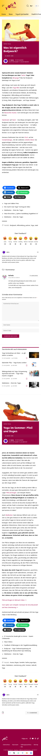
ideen (3, 665)
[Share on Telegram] (22, 753)
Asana (12, 662)
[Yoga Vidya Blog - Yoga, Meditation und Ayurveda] (10, 6)
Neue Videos (8, 642)
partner (27, 225)
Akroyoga (16, 78)
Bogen (17, 662)
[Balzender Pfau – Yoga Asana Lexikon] (34, 364)
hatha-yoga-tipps (30, 662)
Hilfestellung (21, 225)
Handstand (5, 120)
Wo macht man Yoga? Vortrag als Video (17, 207)
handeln (22, 662)
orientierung (17, 665)
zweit (36, 225)
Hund (14, 120)
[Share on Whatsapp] (18, 753)
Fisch (26, 137)
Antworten (34, 275)
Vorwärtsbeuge (7, 140)
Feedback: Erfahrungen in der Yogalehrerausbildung (20, 645)
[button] (3, 6)
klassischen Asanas (10, 113)
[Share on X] (14, 753)
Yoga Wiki (16, 88)
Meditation (9, 515)
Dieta (12, 60)
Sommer (28, 665)
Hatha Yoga (7, 43)
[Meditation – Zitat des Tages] (34, 385)
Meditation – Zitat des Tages (13, 210)
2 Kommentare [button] (33, 712)
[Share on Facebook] (10, 753)
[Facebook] (30, 738)
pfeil (23, 665)
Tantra (23, 75)
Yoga (32, 225)
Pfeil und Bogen (11, 493)
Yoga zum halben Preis (11, 203)
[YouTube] (32, 738)
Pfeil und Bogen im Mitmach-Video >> (14, 600)
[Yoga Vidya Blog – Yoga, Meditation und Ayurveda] (4, 739)
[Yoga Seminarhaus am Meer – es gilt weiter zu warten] (34, 355)
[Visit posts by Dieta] (5, 61)
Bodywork (13, 225)
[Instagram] (35, 738)
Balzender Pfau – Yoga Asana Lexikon (14, 363)
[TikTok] (38, 738)
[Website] (38, 252)
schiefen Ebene (29, 140)
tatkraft (34, 665)
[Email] (27, 753)
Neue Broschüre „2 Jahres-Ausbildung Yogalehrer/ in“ (21, 213)
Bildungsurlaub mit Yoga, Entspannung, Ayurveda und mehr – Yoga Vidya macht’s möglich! (14, 373)
